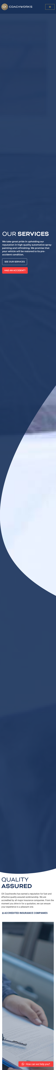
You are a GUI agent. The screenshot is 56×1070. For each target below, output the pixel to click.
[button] (50, 7)
